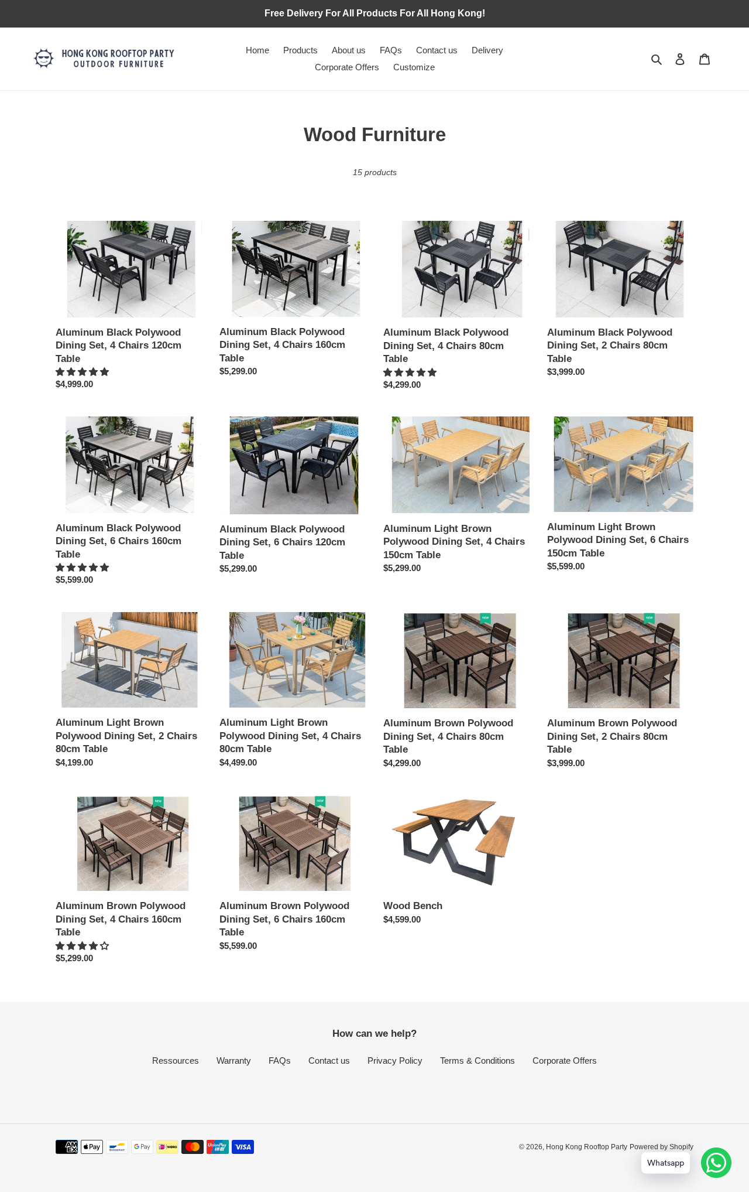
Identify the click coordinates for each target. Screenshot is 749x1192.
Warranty (234, 1060)
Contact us (329, 1060)
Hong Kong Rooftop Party (586, 1147)
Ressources (175, 1060)
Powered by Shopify (661, 1147)
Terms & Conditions (477, 1060)
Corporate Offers (564, 1060)
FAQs (280, 1060)
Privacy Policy (394, 1060)
